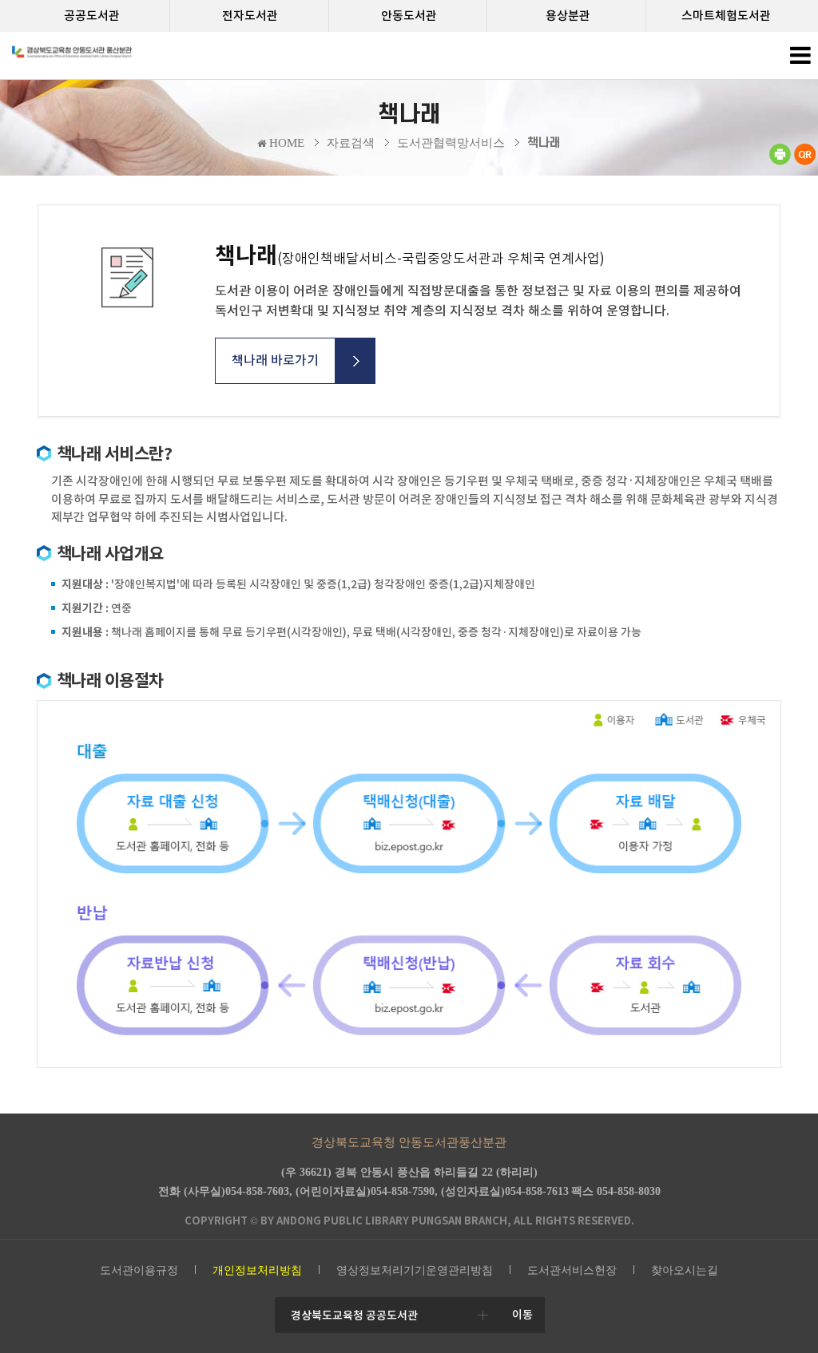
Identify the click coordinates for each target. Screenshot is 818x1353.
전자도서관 (250, 15)
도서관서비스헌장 (572, 1270)
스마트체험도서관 (726, 15)
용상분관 (568, 15)
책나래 (544, 143)
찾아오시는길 (684, 1270)
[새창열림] (779, 162)
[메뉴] (800, 59)
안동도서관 (409, 15)
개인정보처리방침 (257, 1270)
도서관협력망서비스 (451, 142)
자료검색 (351, 142)
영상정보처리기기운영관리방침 (414, 1270)
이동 (522, 1315)
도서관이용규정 (139, 1270)
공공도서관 (92, 15)
